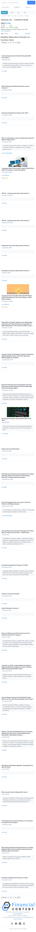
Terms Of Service (17, 919)
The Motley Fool (6, 175)
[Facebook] (16, 924)
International (20, 15)
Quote (6, 33)
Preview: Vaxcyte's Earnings (11, 594)
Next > (18, 42)
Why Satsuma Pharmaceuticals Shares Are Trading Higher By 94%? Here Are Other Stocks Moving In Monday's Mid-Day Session (17, 849)
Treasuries (27, 15)
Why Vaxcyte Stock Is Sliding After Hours (15, 792)
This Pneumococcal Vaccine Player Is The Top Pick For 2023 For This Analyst (17, 821)
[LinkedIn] (20, 924)
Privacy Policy (27, 917)
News (9, 15)
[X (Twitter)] (12, 924)
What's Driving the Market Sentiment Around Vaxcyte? (15, 87)
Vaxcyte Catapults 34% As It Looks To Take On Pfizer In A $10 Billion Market (16, 503)
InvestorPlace (5, 433)
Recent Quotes (5, 7)
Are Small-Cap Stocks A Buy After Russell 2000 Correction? (16, 56)
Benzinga (5, 97)
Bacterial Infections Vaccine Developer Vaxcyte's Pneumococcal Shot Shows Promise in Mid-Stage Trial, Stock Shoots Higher (17, 386)
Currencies (13, 15)
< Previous (4, 42)
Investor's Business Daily (7, 153)
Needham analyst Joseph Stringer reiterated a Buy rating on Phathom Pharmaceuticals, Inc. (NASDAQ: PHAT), (17, 676)
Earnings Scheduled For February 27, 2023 (15, 878)
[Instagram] (24, 924)
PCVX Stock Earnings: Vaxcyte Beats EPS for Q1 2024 (16, 419)
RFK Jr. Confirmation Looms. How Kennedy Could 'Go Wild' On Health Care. (18, 139)
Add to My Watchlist (5, 31)
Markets (4, 12)
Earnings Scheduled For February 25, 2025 (15, 113)
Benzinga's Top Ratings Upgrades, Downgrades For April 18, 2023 (17, 766)
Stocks (12, 12)
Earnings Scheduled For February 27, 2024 (15, 565)
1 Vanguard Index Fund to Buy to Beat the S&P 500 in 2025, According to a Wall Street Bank (18, 169)
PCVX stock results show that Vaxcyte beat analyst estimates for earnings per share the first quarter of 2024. (17, 427)
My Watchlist (17, 7)
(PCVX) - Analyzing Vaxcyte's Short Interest (16, 193)
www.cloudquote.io (18, 913)
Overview (4, 15)
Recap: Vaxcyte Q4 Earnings (11, 449)
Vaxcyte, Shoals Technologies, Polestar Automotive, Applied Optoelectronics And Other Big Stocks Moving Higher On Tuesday (18, 355)
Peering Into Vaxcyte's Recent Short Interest (16, 245)
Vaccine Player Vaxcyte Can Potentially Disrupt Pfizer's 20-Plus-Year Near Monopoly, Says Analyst (18, 698)
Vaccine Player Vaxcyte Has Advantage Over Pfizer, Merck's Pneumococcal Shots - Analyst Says (18, 531)
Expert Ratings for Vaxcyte (11, 608)
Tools (25, 12)
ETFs (18, 12)
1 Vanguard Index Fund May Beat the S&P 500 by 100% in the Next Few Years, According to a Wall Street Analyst (17, 297)
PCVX (7, 23)
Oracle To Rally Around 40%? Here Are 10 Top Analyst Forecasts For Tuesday (16, 634)
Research (27, 33)
